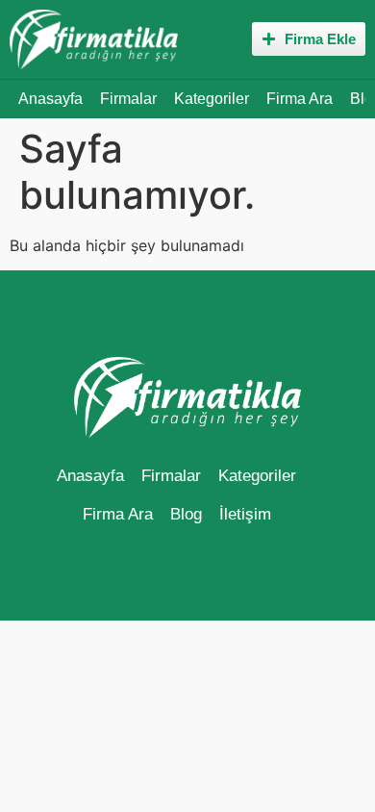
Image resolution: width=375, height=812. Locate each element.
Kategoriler (211, 98)
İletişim (245, 514)
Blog (186, 514)
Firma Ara (299, 98)
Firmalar (128, 98)
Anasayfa (50, 98)
